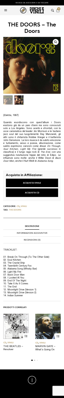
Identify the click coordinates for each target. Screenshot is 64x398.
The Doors (15, 210)
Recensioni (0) (32, 240)
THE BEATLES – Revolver (13, 348)
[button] (6, 10)
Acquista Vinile (32, 183)
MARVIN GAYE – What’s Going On (45, 348)
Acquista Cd (32, 192)
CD (18, 206)
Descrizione (32, 226)
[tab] (32, 226)
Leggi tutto (26, 336)
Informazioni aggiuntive (32, 233)
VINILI (24, 206)
